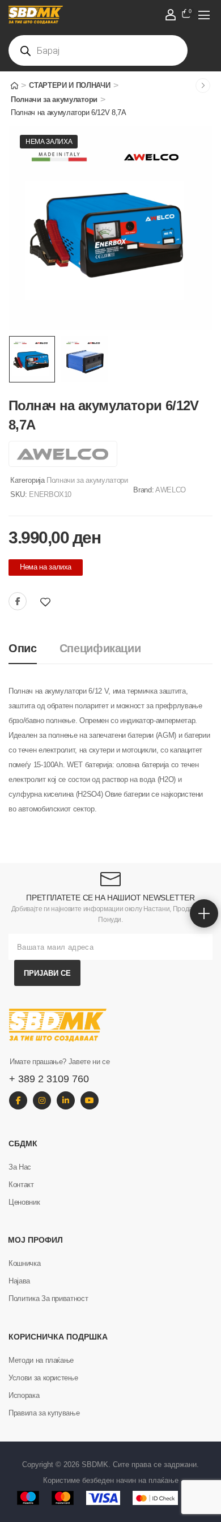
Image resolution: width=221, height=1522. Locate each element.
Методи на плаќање (41, 1360)
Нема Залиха (49, 142)
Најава (19, 1281)
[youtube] (89, 1100)
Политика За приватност (48, 1298)
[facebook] (18, 1100)
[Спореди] (61, 602)
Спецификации (100, 648)
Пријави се (47, 973)
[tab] (34, 649)
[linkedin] (66, 1100)
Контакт (21, 1184)
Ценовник (24, 1202)
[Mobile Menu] (204, 14)
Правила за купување (43, 1413)
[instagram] (42, 1100)
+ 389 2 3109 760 (49, 1079)
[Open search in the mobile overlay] (98, 50)
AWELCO (170, 490)
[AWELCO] (62, 454)
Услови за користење (43, 1378)
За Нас (19, 1167)
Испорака (23, 1395)
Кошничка (24, 1263)
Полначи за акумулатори (54, 99)
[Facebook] (17, 601)
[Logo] (98, 15)
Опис (22, 648)
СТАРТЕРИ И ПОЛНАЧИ (69, 85)
